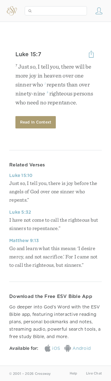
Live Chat (94, 373)
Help (73, 373)
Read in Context (35, 122)
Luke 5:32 (20, 212)
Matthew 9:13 (24, 240)
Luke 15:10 (21, 175)
